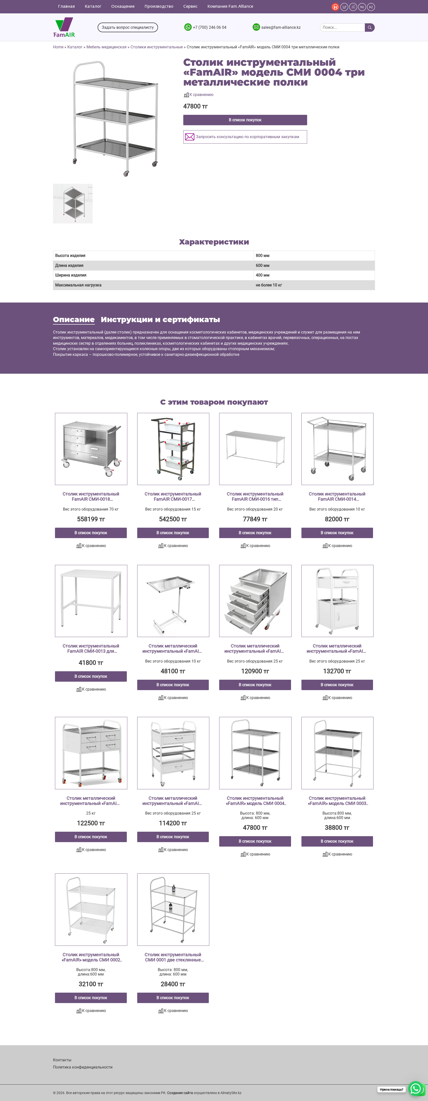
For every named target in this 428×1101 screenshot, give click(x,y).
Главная (66, 7)
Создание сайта (180, 1093)
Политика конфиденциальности (82, 1067)
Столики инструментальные (157, 47)
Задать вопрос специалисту (128, 27)
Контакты (62, 1060)
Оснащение (122, 7)
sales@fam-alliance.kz (281, 27)
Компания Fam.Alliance (230, 7)
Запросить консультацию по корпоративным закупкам (247, 136)
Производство (158, 7)
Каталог (93, 7)
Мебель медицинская (106, 47)
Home (58, 47)
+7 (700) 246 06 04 (209, 27)
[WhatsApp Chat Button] (415, 1088)
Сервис (190, 7)
